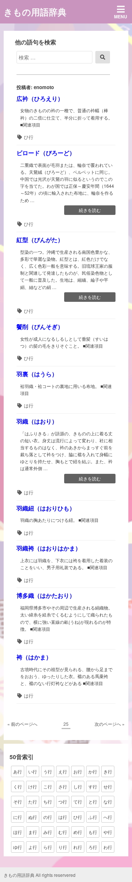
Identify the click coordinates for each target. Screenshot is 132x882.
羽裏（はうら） (37, 374)
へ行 (107, 817)
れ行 (77, 847)
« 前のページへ (22, 724)
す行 (92, 786)
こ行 (47, 786)
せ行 (107, 786)
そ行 (17, 801)
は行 (28, 405)
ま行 (32, 832)
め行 (77, 832)
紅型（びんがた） (39, 239)
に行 (17, 817)
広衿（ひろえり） (39, 98)
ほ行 (17, 832)
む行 (62, 832)
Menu (120, 16)
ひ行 (28, 136)
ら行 (47, 847)
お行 (77, 771)
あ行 (17, 771)
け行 (32, 786)
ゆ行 (17, 847)
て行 (77, 801)
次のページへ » (110, 724)
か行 (92, 771)
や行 (107, 832)
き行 (107, 771)
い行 (32, 771)
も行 (92, 832)
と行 (92, 801)
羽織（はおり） (37, 421)
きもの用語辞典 (35, 12)
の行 (47, 817)
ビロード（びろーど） (45, 153)
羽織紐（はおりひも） (45, 508)
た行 (32, 801)
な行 (107, 801)
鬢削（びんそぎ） (39, 326)
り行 (62, 847)
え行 (62, 771)
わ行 (107, 847)
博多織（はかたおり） (45, 595)
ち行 (47, 801)
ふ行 (92, 817)
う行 (47, 771)
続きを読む (89, 210)
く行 (17, 786)
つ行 (62, 801)
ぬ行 (32, 817)
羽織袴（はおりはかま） (48, 548)
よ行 (32, 847)
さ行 (62, 786)
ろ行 (92, 847)
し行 (77, 786)
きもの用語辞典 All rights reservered (40, 875)
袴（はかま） (34, 657)
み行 (47, 832)
